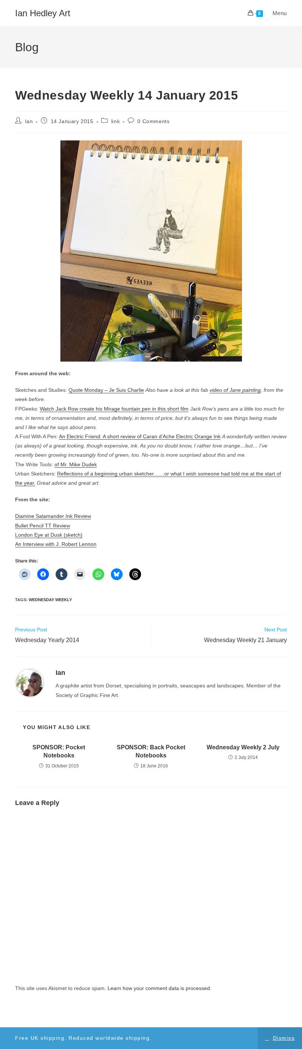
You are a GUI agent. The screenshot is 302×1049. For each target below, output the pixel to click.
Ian (29, 121)
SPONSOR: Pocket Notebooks (58, 751)
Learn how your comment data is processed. (159, 988)
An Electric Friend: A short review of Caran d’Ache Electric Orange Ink (140, 436)
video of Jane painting (235, 390)
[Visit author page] (30, 683)
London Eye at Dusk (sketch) (48, 535)
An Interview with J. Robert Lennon (55, 544)
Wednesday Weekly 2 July (243, 747)
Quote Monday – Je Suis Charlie (106, 390)
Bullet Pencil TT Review (42, 526)
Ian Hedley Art (42, 13)
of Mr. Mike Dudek (76, 464)
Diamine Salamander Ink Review (53, 516)
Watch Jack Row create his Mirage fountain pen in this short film (114, 409)
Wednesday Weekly (50, 599)
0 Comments (153, 121)
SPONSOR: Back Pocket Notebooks (151, 751)
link (115, 121)
